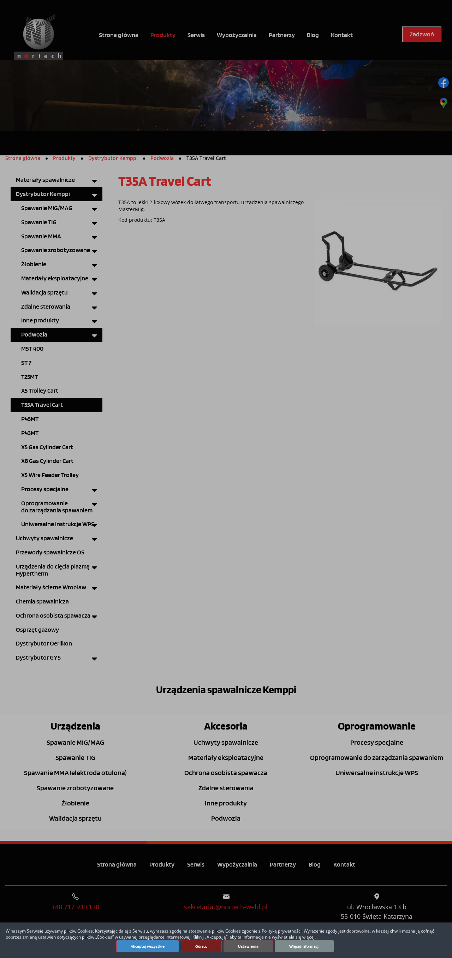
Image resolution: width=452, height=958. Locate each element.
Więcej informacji (304, 946)
